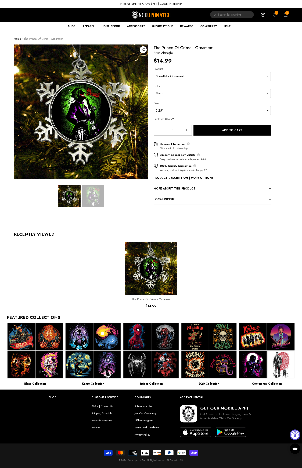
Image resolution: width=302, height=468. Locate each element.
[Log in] (263, 14)
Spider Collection (151, 384)
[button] (285, 14)
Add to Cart (232, 130)
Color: (157, 86)
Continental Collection (267, 384)
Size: (157, 103)
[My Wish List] (275, 14)
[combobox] (236, 14)
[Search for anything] (214, 14)
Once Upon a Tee (136, 460)
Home (17, 39)
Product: (159, 69)
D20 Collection (209, 384)
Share (143, 49)
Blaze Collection (35, 384)
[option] (81, 111)
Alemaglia (167, 53)
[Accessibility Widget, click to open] (295, 434)
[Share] (143, 49)
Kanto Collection (93, 384)
